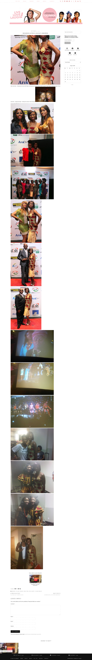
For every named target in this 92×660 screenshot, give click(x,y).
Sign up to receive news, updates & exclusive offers (71, 36)
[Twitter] (60, 1)
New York (26, 591)
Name (12, 616)
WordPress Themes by (74, 658)
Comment (13, 603)
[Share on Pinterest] (18, 589)
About (44, 1)
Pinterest (74, 655)
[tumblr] (75, 1)
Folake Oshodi (19, 591)
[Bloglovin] (71, 1)
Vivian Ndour (38, 591)
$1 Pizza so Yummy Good (17, 594)
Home (21, 658)
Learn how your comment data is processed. (33, 634)
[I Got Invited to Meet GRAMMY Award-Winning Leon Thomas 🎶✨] (35, 579)
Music (24, 1)
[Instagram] (62, 1)
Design (31, 1)
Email (12, 621)
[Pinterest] (64, 1)
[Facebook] (69, 1)
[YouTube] (67, 1)
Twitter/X (19, 655)
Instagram (37, 655)
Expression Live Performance (52, 594)
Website (12, 626)
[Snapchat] (73, 1)
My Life (18, 1)
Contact (52, 1)
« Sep (72, 84)
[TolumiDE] (46, 14)
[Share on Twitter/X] (17, 589)
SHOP (38, 1)
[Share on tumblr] (20, 589)
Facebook (55, 655)
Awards (13, 591)
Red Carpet (32, 591)
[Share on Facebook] (15, 589)
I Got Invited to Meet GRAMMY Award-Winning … (35, 584)
